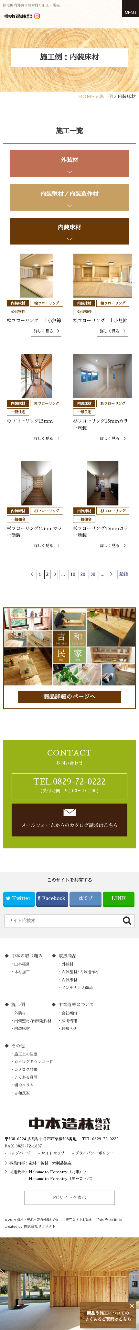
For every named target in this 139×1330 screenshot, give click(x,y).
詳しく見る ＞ (47, 331)
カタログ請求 (25, 1070)
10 (72, 574)
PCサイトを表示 (69, 1197)
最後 (123, 574)
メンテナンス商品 (77, 988)
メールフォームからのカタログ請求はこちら (69, 825)
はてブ (85, 898)
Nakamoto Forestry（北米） (56, 1172)
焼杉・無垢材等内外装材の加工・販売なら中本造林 (54, 1220)
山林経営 (22, 964)
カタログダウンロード (33, 1062)
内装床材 (69, 227)
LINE (119, 898)
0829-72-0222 (105, 1139)
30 (93, 574)
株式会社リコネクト (40, 1226)
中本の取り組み (27, 956)
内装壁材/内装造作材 (80, 972)
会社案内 (69, 1013)
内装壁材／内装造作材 (69, 194)
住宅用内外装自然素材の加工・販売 (31, 5)
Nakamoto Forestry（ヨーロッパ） (62, 1179)
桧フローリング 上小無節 (34, 320)
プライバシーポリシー (94, 1153)
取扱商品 (68, 956)
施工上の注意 (25, 1054)
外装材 (69, 160)
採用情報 (69, 1021)
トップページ (19, 1153)
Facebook (53, 898)
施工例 (18, 1005)
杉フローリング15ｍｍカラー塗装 (100, 424)
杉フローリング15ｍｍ (30, 421)
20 (82, 574)
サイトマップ (53, 1153)
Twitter (21, 898)
